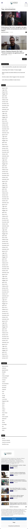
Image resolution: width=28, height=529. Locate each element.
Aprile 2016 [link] (4, 328)
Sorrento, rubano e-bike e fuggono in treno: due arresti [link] (13, 76)
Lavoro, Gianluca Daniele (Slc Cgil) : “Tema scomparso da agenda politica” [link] (12, 52)
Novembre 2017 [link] (5, 292)
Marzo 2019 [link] (4, 261)
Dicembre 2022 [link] (5, 173)
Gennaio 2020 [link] (5, 241)
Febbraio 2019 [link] (5, 262)
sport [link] (3, 420)
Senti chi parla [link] (5, 416)
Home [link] (2, 7)
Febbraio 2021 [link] (5, 216)
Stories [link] (3, 422)
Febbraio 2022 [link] (5, 193)
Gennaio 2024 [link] (5, 148)
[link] (26, 5)
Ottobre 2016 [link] (5, 317)
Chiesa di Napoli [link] (5, 375)
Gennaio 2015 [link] (5, 358)
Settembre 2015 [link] (5, 342)
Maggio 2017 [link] (5, 303)
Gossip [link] (3, 395)
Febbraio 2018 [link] (5, 286)
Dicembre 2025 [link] (5, 103)
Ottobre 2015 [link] (5, 340)
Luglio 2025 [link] (4, 113)
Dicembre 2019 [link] (5, 243)
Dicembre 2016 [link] (5, 313)
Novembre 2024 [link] (5, 128)
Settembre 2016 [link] (5, 319)
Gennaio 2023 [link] (5, 171)
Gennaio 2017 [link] (5, 311)
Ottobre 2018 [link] (5, 270)
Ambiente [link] (4, 368)
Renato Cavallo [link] (4, 54)
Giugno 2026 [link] (4, 92)
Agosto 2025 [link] (4, 111)
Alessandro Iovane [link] (4, 32)
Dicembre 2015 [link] (5, 336)
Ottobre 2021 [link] (5, 200)
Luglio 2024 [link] (4, 136)
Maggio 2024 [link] (5, 140)
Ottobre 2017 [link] (5, 294)
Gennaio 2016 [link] (5, 334)
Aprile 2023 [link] (4, 165)
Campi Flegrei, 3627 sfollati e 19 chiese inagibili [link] (11, 69)
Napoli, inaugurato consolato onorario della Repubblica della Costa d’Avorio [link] (18, 503)
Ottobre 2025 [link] (5, 107)
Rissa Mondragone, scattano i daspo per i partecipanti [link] (18, 466)
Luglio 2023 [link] (4, 160)
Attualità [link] (3, 25)
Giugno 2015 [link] (4, 348)
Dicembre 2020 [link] (5, 220)
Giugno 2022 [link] (4, 185)
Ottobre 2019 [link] (5, 247)
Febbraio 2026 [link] (5, 99)
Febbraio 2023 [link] (5, 169)
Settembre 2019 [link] (5, 249)
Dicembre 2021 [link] (5, 196)
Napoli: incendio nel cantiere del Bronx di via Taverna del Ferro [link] (13, 73)
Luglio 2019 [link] (4, 253)
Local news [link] (4, 399)
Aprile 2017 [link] (4, 305)
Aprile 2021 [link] (4, 212)
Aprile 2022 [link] (4, 189)
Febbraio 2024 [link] (5, 146)
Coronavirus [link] (4, 377)
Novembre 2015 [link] (5, 338)
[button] (26, 506)
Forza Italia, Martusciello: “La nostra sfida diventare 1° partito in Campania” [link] (18, 489)
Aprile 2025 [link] (4, 119)
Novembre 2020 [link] (5, 222)
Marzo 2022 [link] (4, 191)
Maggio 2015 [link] (5, 350)
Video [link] (3, 430)
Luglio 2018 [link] (4, 276)
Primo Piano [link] (4, 412)
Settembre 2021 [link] (5, 202)
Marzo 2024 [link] (4, 144)
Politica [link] (3, 409)
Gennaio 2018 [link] (5, 288)
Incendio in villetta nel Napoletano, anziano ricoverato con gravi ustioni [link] (17, 473)
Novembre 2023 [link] (5, 152)
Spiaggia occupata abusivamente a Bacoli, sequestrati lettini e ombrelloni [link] (18, 480)
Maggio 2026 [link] (5, 94)
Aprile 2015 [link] (4, 352)
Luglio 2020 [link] (4, 229)
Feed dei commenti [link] (6, 442)
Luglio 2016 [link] (4, 323)
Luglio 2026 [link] (4, 90)
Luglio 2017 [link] (4, 299)
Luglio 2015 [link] (4, 346)
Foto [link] (3, 393)
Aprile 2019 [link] (4, 259)
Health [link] (3, 397)
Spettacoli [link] (4, 418)
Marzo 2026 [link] (4, 97)
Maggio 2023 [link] (5, 163)
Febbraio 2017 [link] (5, 309)
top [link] (3, 426)
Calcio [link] (3, 374)
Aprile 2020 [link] (4, 235)
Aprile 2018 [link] (4, 282)
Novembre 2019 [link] (5, 245)
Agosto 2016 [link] (4, 321)
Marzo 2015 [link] (4, 354)
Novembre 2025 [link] (5, 105)
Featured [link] (4, 389)
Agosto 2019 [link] (4, 251)
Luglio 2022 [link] (4, 183)
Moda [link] (3, 403)
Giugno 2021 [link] (4, 208)
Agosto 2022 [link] (4, 181)
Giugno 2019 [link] (4, 255)
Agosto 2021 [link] (4, 204)
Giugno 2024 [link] (4, 138)
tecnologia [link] (4, 424)
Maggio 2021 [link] (5, 210)
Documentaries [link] (5, 383)
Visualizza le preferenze (14, 526)
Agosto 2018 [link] (4, 274)
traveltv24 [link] (4, 428)
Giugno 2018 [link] (4, 278)
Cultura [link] (3, 381)
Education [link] (4, 387)
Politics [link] (3, 410)
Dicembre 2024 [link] (5, 127)
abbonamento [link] (5, 366)
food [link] (3, 391)
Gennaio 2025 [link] (5, 125)
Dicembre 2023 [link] (5, 150)
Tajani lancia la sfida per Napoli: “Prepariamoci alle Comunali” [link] (17, 496)
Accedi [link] (3, 438)
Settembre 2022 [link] (5, 179)
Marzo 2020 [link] (4, 237)
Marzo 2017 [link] (4, 307)
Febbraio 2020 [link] (5, 239)
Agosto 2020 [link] (4, 228)
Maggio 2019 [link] (5, 257)
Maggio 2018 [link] (5, 280)
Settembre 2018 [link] (5, 272)
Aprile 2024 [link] (4, 142)
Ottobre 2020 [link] (5, 224)
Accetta (14, 518)
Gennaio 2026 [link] (5, 101)
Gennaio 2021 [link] (5, 218)
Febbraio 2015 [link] (5, 356)
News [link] (3, 405)
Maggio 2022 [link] (5, 187)
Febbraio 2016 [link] (5, 332)
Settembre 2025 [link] (5, 109)
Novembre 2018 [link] (5, 268)
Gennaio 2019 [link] (5, 264)
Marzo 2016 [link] (4, 330)
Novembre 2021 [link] (5, 198)
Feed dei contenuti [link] (6, 440)
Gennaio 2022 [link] (5, 194)
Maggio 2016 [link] (5, 327)
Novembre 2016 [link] (5, 315)
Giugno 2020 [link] (4, 231)
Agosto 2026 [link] (4, 88)
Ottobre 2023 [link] (5, 154)
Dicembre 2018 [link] (5, 266)
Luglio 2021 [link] (4, 206)
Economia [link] (4, 385)
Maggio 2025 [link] (5, 117)
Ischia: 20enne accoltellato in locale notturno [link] (11, 79)
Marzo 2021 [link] (4, 214)
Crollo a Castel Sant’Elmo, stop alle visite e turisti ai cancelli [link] (14, 66)
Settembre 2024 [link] (5, 132)
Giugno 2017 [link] (4, 301)
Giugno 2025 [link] (4, 115)
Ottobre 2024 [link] (5, 130)
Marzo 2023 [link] (4, 167)
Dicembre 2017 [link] (5, 290)
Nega (14, 522)
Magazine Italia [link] (5, 401)
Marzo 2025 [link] (4, 121)
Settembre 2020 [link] (5, 226)
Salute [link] (3, 414)
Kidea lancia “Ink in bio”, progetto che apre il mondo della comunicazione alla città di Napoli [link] (14, 28)
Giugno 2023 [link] (4, 161)
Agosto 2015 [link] (4, 344)
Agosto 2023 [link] (4, 158)
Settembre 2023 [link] (5, 156)
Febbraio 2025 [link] (5, 123)
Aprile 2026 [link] (4, 95)
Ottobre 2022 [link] (5, 177)
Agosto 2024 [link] (4, 134)
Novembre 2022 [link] (5, 175)
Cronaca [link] (4, 379)
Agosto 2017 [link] (4, 297)
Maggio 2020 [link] (5, 233)
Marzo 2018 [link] (4, 284)
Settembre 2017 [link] (5, 295)
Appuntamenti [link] (5, 370)
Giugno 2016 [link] (4, 325)
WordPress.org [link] (5, 444)
